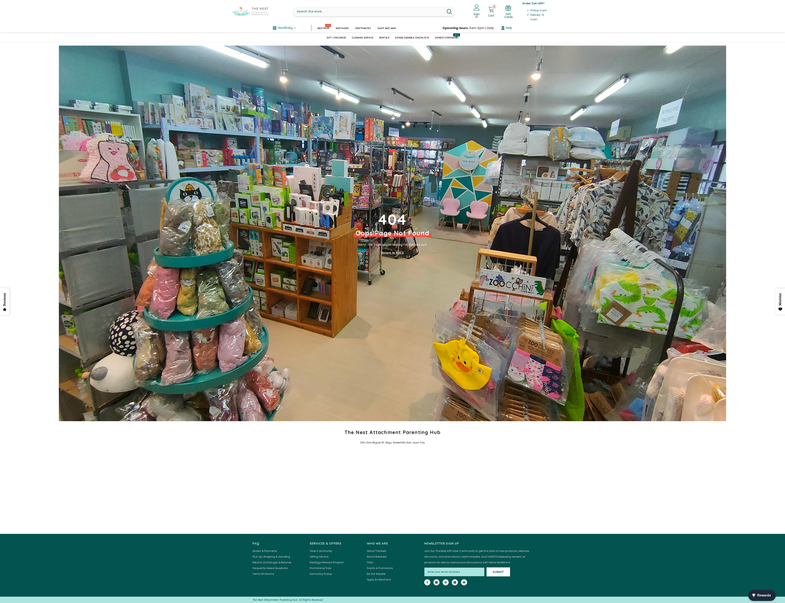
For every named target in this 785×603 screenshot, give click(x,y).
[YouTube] (464, 582)
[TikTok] (455, 582)
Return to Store (392, 252)
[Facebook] (427, 582)
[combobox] (368, 11)
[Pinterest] (446, 582)
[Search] (374, 11)
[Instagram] (436, 582)
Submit (498, 572)
